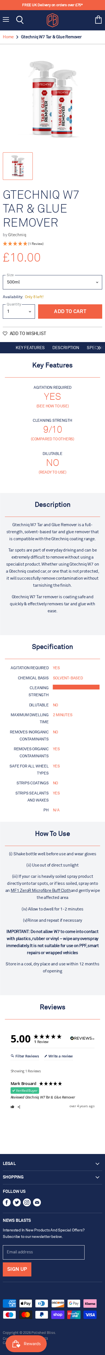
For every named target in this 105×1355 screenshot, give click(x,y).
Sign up (17, 1269)
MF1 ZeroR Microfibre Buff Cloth (41, 891)
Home (8, 37)
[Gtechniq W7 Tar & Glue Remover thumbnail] (17, 166)
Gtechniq (17, 235)
